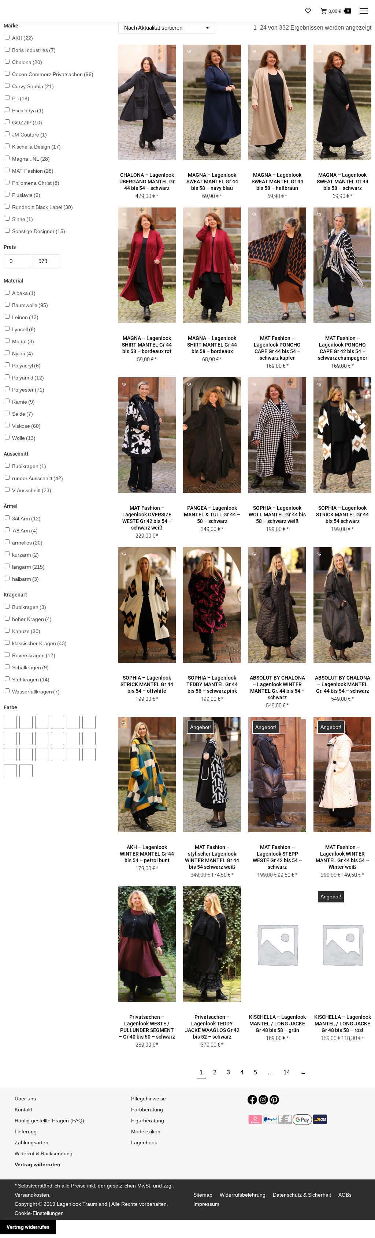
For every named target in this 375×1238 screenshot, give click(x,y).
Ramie (23, 402)
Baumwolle (30, 305)
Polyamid (28, 378)
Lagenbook (144, 1142)
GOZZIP (27, 123)
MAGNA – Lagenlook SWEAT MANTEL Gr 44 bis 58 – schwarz (342, 181)
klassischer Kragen (39, 643)
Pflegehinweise (148, 1099)
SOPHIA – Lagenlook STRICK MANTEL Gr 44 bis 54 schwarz (342, 514)
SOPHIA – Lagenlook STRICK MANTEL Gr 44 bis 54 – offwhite (146, 684)
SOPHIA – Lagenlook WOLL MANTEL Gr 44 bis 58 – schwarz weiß (277, 514)
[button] (147, 165)
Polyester (28, 390)
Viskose (26, 426)
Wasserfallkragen (36, 692)
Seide (22, 414)
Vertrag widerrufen (28, 1226)
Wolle (24, 438)
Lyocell (24, 329)
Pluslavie (26, 195)
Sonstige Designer (38, 231)
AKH (22, 38)
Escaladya (28, 110)
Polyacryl (26, 366)
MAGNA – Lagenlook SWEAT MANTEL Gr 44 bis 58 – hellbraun (277, 181)
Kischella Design (36, 147)
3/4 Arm (26, 518)
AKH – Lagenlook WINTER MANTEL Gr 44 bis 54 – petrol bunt (147, 853)
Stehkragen (30, 679)
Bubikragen (29, 466)
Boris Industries (34, 50)
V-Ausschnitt (31, 490)
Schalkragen (30, 667)
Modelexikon (145, 1131)
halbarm (25, 579)
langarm (28, 567)
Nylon (22, 353)
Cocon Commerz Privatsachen (52, 74)
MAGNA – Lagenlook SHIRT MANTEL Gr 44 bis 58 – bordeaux (212, 344)
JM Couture (29, 135)
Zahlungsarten (31, 1142)
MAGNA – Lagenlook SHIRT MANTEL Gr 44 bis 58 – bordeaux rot (147, 344)
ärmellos (27, 543)
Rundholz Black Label (42, 207)
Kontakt (23, 1109)
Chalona (27, 62)
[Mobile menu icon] (364, 11)
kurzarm (25, 555)
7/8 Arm (25, 531)
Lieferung (26, 1131)
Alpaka (24, 293)
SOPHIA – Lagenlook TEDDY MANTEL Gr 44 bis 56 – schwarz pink (212, 684)
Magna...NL (31, 159)
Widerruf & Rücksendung (44, 1153)
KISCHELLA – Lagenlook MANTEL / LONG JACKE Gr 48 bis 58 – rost (342, 1023)
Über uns (25, 1099)
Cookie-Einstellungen (39, 1213)
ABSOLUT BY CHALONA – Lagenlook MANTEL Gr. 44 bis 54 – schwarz (342, 684)
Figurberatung (147, 1120)
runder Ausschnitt (37, 478)
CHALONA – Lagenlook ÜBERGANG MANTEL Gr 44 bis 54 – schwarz (147, 181)
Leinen (25, 317)
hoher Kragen (32, 619)
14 (286, 1072)
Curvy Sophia (33, 86)
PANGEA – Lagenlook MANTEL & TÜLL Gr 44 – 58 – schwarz (212, 514)
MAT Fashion (32, 171)
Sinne (22, 219)
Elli (20, 98)
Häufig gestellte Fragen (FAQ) (49, 1120)
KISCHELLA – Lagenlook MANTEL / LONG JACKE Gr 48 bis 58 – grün (277, 1023)
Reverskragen (33, 655)
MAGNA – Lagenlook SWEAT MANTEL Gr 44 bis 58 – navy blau (212, 181)
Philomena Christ (35, 183)
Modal (23, 341)
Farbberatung (147, 1109)
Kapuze (26, 631)
